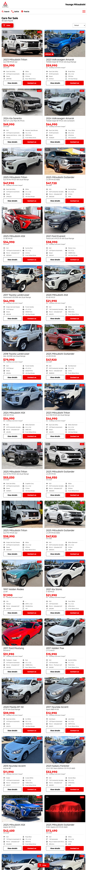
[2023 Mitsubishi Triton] (22, 43)
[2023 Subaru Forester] (64, 749)
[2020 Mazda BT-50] (22, 690)
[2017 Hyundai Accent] (64, 690)
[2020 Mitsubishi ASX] (64, 278)
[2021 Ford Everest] (64, 220)
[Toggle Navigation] (83, 11)
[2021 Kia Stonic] (64, 573)
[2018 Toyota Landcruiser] (22, 337)
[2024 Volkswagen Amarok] (64, 102)
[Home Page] (5, 4)
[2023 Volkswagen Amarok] (64, 43)
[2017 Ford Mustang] (22, 632)
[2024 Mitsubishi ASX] (22, 396)
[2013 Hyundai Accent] (22, 749)
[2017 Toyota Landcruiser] (22, 278)
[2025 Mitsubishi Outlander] (64, 161)
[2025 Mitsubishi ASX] (22, 220)
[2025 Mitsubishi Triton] (22, 161)
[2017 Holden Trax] (64, 632)
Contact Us (31, 83)
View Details (12, 83)
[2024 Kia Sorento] (22, 102)
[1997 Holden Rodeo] (22, 573)
